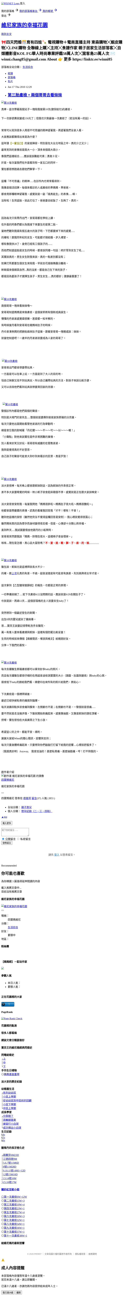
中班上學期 (9, 1108)
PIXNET (37, 1254)
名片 (10, 81)
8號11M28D (9, 1166)
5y (4, 1137)
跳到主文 (6, 34)
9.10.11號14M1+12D (14, 1170)
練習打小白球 (11, 1123)
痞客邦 (27, 798)
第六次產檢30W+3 (14, 1216)
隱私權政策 (80, 1254)
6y (4, 1140)
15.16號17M (9, 1182)
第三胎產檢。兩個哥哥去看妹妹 (35, 95)
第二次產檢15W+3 (14, 1200)
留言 (34, 798)
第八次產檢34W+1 (14, 1224)
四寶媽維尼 (7, 779)
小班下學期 (9, 1104)
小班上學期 (9, 1096)
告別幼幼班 (9, 1092)
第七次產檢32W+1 (14, 1220)
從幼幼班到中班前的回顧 (17, 1100)
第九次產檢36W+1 (14, 1228)
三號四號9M (10, 1159)
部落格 (12, 77)
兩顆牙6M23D (11, 1155)
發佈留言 (7, 843)
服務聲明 (92, 1254)
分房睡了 (8, 1116)
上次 (14, 573)
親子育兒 (26, 807)
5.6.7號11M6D (11, 1162)
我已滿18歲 (8, 1292)
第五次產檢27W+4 (14, 1212)
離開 (18, 1292)
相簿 (10, 73)
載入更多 (7, 823)
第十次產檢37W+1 (14, 1231)
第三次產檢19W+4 (14, 1204)
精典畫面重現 (11, 1074)
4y (4, 1134)
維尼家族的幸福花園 (24, 25)
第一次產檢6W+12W (15, 1196)
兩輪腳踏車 (9, 1120)
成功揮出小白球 (12, 1127)
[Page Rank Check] (11, 1018)
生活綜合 (28, 67)
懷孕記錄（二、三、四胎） (36, 811)
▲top (4, 817)
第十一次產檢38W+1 (15, 1235)
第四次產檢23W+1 (14, 1208)
